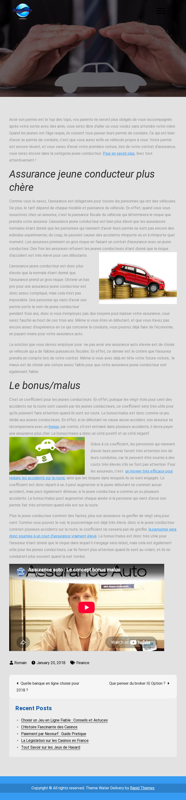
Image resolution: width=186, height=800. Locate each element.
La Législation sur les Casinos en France (55, 740)
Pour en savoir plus (119, 153)
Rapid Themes (142, 788)
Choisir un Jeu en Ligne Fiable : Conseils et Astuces (64, 720)
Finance (82, 662)
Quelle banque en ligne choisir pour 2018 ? (47, 686)
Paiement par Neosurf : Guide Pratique (53, 733)
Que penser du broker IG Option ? (137, 683)
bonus (54, 426)
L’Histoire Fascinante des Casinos (49, 727)
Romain (20, 662)
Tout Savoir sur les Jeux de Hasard (50, 747)
